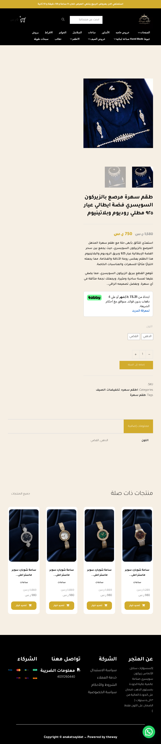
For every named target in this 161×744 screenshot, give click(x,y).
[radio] (147, 336)
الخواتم (62, 32)
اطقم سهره (129, 390)
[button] (149, 732)
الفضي (95, 440)
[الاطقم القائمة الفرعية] (71, 39)
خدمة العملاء (107, 678)
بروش (35, 32)
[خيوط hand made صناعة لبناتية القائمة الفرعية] (115, 39)
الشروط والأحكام (104, 685)
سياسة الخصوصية (102, 692)
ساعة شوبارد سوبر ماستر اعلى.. (137, 573)
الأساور (105, 32)
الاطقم (75, 38)
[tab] (138, 426)
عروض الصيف (97, 38)
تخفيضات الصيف (108, 390)
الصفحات (145, 32)
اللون (149, 326)
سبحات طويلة (41, 38)
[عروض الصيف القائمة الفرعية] (89, 39)
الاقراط (49, 32)
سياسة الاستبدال (103, 670)
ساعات (92, 32)
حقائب (58, 38)
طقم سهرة (138, 395)
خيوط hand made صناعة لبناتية (133, 38)
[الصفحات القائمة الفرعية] (139, 32)
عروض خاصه (122, 32)
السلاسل (77, 32)
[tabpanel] (80, 441)
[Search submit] (63, 20)
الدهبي (104, 440)
